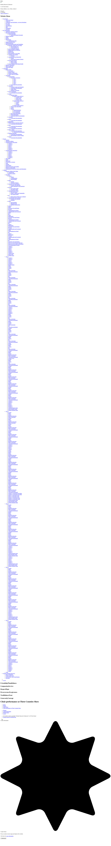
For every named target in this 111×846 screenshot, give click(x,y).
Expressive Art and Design (13, 208)
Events (12, 107)
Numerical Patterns (14, 182)
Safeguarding (8, 39)
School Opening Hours (10, 42)
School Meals (8, 165)
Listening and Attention (15, 199)
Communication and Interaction (14, 57)
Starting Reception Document (17, 35)
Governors (8, 24)
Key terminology (16, 112)
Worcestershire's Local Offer (14, 53)
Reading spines (11, 264)
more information (9, 836)
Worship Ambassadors (12, 73)
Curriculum (5, 68)
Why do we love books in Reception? (16, 244)
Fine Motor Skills (14, 189)
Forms (7, 159)
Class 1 (7, 256)
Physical (10, 187)
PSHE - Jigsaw (11, 129)
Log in (4, 680)
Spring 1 (10, 145)
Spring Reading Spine (12, 409)
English (9, 93)
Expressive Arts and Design (13, 184)
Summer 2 (10, 149)
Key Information (6, 30)
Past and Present (14, 192)
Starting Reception (12, 33)
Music (9, 125)
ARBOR (7, 140)
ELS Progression (16, 111)
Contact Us (8, 21)
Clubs (7, 672)
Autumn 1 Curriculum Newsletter (15, 493)
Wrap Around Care (9, 66)
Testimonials (8, 28)
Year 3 (14, 81)
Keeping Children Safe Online (12, 171)
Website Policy (6, 712)
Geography (10, 117)
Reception (8, 174)
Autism (12, 58)
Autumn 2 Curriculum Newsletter (15, 494)
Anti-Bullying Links (12, 40)
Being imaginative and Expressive (18, 186)
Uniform (7, 164)
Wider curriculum (11, 270)
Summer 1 (10, 148)
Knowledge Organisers (15, 77)
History (9, 119)
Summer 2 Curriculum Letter (14, 499)
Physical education (12, 127)
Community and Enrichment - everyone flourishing (16, 22)
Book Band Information (15, 113)
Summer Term (19, 99)
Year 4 (14, 82)
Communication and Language (14, 197)
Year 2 (14, 80)
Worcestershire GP (14, 46)
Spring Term (18, 98)
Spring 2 (10, 147)
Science (9, 136)
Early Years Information (10, 32)
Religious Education (12, 133)
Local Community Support (13, 48)
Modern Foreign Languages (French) (15, 122)
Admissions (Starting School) (12, 31)
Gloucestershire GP (15, 47)
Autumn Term (19, 97)
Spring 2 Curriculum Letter (13, 496)
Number (12, 181)
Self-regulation (14, 202)
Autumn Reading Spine (13, 408)
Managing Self (14, 203)
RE (9, 195)
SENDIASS (10, 51)
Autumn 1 (10, 143)
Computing (10, 85)
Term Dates (8, 158)
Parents (4, 139)
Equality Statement (9, 36)
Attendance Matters (10, 141)
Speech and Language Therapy (17, 59)
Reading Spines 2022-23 (18, 96)
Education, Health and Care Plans (15, 45)
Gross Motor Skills (14, 188)
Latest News (5, 707)
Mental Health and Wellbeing (14, 50)
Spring (17, 103)
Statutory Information (10, 65)
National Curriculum (15, 90)
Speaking (13, 200)
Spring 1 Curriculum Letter (13, 495)
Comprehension (14, 178)
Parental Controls (11, 173)
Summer (17, 104)
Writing (12, 177)
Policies (7, 38)
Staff (7, 27)
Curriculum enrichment (13, 271)
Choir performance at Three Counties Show (12, 708)
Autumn (17, 102)
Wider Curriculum (12, 284)
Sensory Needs (14, 62)
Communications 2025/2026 (11, 142)
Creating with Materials (15, 185)
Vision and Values (9, 67)
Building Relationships (15, 204)
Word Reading (14, 179)
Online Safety (13, 89)
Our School (5, 18)
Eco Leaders (10, 70)
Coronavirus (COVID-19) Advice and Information (16, 169)
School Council (11, 72)
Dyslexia (12, 55)
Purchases (8, 678)
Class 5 (7, 620)
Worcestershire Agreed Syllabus (17, 135)
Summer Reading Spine (13, 410)
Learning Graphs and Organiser (17, 87)
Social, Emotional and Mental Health (15, 63)
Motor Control (14, 61)
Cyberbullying (11, 172)
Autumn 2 (10, 144)
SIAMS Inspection (9, 43)
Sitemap (4, 710)
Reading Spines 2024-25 (18, 105)
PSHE (9, 215)
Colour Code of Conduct (13, 74)
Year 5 (14, 83)
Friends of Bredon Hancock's (9, 673)
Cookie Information (7, 711)
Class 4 (7, 567)
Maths (9, 180)
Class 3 (7, 503)
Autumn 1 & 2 (11, 358)
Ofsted (7, 37)
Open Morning (9, 25)
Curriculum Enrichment (13, 278)
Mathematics (10, 121)
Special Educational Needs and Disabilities (14, 44)
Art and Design (11, 76)
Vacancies (8, 29)
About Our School (9, 20)
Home (4, 704)
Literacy (10, 175)
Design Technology (12, 91)
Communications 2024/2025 (11, 150)
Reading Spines (14, 95)
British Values (8, 69)
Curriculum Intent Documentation (17, 115)
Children (5, 170)
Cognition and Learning (13, 54)
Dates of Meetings (9, 674)
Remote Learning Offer (10, 167)
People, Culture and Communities (17, 193)
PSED (9, 201)
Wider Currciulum (12, 509)
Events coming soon (10, 675)
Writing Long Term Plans (16, 106)
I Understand (3, 838)
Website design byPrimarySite (9, 717)
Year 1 (14, 78)
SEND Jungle (11, 52)
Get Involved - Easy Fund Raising (13, 677)
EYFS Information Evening (13, 245)
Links (7, 163)
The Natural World (14, 194)
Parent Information (17, 110)
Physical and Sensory (12, 60)
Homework (8, 160)
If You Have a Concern (10, 162)
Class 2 (7, 411)
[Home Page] (1, 2)
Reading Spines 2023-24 (18, 100)
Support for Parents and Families (12, 166)
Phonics (12, 108)
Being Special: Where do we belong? (18, 196)
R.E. (9, 362)
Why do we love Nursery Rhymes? (15, 242)
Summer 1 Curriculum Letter (14, 498)
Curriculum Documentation (16, 84)
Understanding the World (13, 190)
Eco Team (8, 23)
